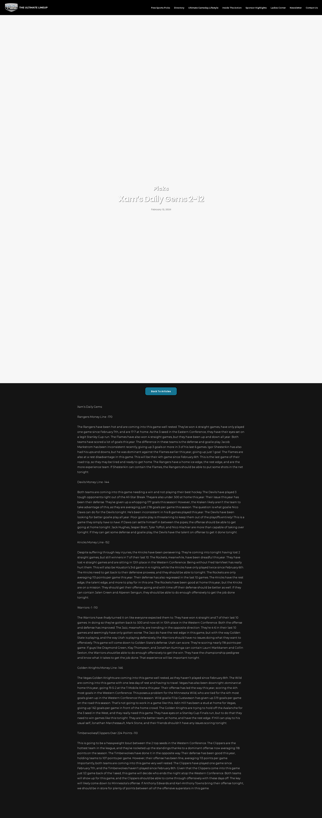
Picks (161, 188)
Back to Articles (161, 391)
